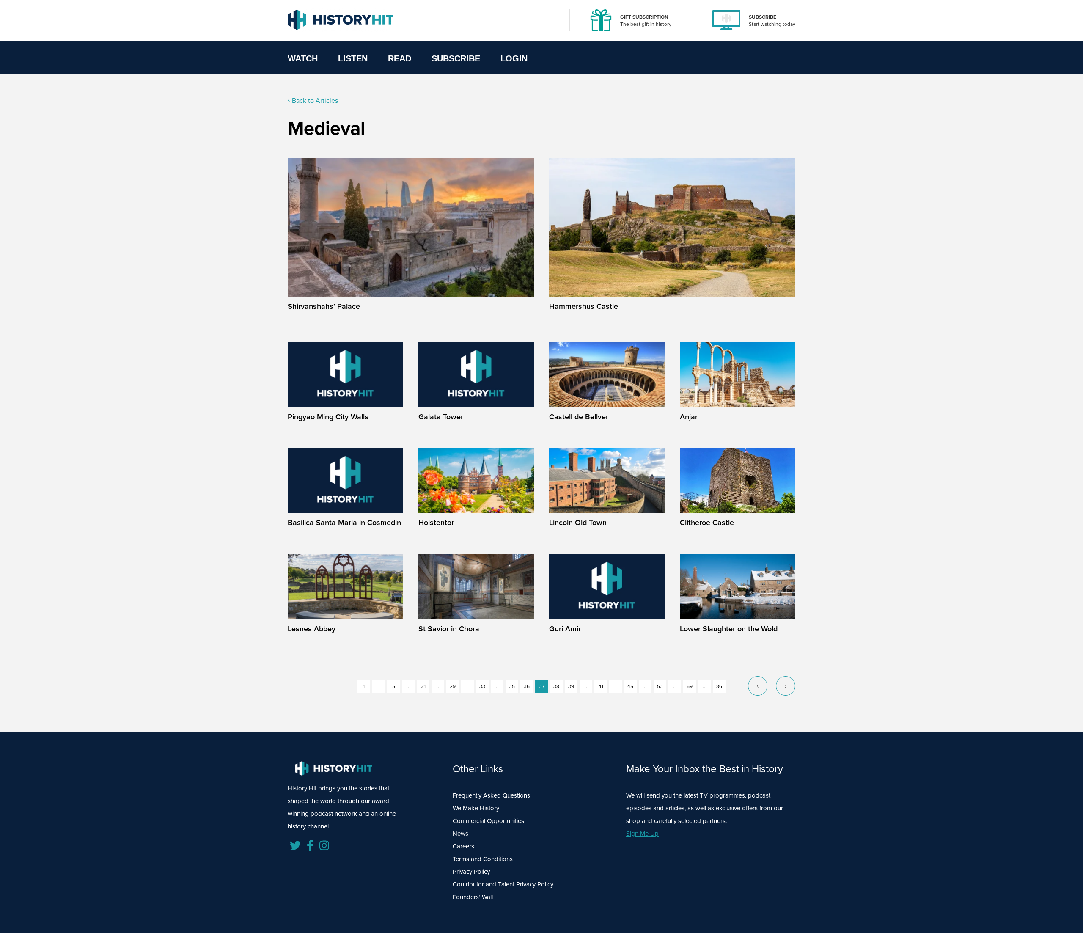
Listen (353, 58)
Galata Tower (440, 416)
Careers (463, 846)
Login (514, 58)
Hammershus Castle (583, 306)
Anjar (689, 416)
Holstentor (436, 522)
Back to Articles (314, 100)
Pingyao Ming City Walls (328, 416)
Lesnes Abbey (311, 628)
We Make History (476, 808)
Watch (303, 58)
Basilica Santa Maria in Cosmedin (344, 522)
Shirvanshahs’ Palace (324, 306)
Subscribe (456, 58)
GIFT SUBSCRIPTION (644, 17)
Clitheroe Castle (707, 522)
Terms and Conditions (483, 859)
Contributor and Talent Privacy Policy (503, 884)
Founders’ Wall (473, 897)
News (460, 833)
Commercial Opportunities (488, 821)
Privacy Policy (471, 871)
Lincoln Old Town (578, 522)
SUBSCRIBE (762, 17)
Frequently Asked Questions (491, 795)
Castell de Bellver (578, 416)
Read (399, 58)
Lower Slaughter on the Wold (729, 628)
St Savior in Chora (448, 628)
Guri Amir (565, 628)
